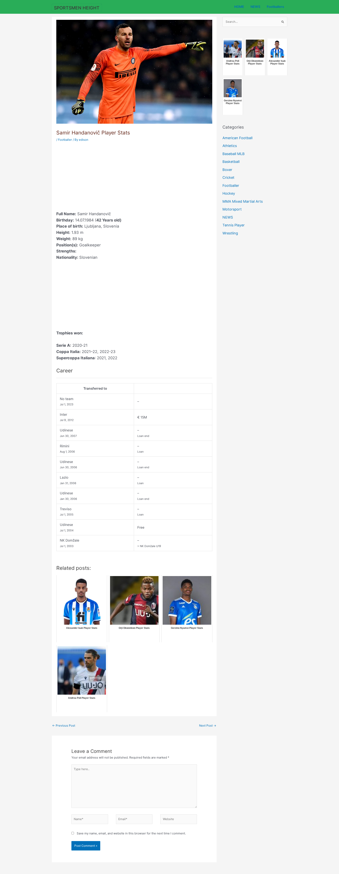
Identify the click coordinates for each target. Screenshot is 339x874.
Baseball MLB (233, 154)
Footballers (275, 7)
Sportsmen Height (76, 7)
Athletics (229, 146)
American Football (237, 138)
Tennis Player (233, 225)
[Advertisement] (89, 175)
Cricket (228, 177)
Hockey (228, 193)
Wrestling (230, 233)
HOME (239, 7)
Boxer (227, 170)
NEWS (255, 7)
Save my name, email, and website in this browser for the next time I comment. (131, 833)
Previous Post (63, 725)
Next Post (207, 725)
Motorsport (232, 209)
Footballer (65, 140)
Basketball (231, 162)
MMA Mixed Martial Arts (242, 201)
